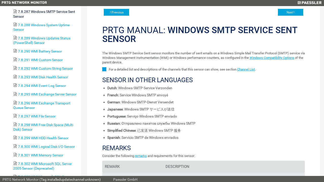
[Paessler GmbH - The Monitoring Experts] (309, 3)
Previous (118, 12)
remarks (141, 156)
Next (290, 12)
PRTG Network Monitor (21, 179)
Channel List (246, 69)
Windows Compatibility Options (272, 58)
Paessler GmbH (125, 179)
